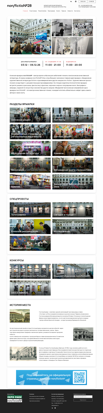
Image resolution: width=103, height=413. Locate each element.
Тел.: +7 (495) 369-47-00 (57, 403)
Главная (25, 11)
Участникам (33, 11)
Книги (58, 11)
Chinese (91, 1)
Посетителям (42, 11)
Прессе (64, 11)
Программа (51, 11)
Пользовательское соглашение (36, 396)
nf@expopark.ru (55, 405)
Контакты (77, 11)
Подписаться (83, 400)
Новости (70, 11)
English (83, 1)
